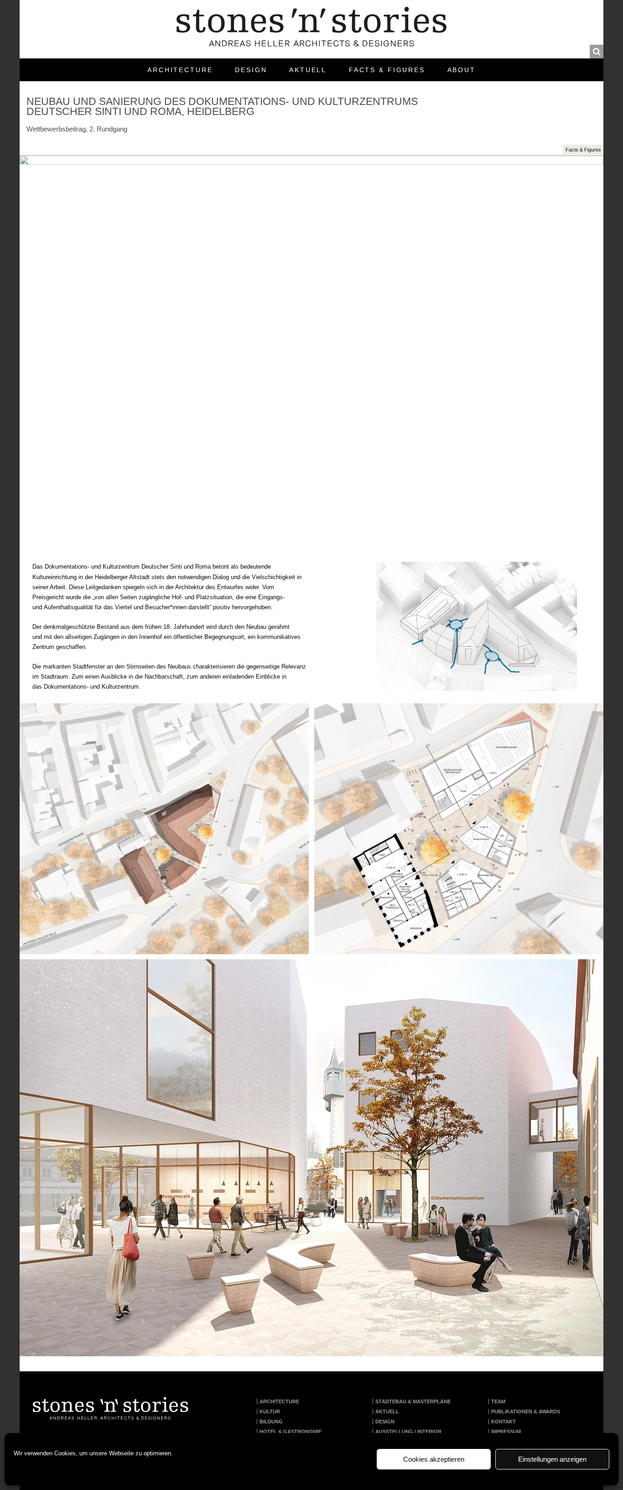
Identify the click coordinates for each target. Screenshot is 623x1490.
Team (498, 1401)
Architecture (180, 69)
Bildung (271, 1421)
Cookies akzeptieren (433, 1459)
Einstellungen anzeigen (552, 1459)
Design (251, 69)
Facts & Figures (387, 69)
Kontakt (503, 1421)
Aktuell (308, 69)
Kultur (270, 1411)
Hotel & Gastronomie (291, 1431)
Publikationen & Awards (525, 1411)
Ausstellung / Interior (408, 1431)
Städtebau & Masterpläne (413, 1401)
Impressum (506, 1431)
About (461, 69)
